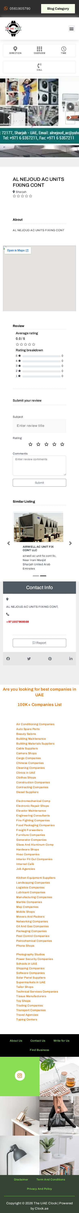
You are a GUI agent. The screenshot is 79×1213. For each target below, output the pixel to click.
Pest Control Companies (32, 936)
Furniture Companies (30, 834)
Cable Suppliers (27, 748)
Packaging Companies (31, 931)
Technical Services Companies (37, 991)
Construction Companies (33, 782)
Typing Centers (26, 1019)
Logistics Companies (30, 887)
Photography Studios (30, 954)
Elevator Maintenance (31, 810)
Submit (39, 482)
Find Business (39, 1050)
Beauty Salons (26, 733)
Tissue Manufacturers (31, 996)
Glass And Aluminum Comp (35, 844)
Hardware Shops (27, 849)
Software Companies (30, 973)
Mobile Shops (25, 911)
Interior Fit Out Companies (34, 859)
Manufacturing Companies (34, 897)
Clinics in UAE (25, 772)
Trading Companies (29, 1005)
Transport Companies (31, 1010)
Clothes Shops (26, 777)
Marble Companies (29, 902)
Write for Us (61, 1040)
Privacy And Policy (39, 1188)
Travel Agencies (27, 1014)
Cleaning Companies (30, 767)
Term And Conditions (50, 1179)
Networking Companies (32, 921)
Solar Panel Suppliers (31, 977)
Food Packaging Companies (35, 825)
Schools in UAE (26, 963)
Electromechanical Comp (33, 801)
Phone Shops (25, 945)
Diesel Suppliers (27, 792)
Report (41, 642)
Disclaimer (21, 1179)
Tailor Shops (24, 986)
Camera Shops (26, 753)
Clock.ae (41, 1208)
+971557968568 (17, 621)
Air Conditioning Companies (35, 724)
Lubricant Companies (30, 892)
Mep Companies (27, 906)
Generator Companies (31, 839)
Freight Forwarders (29, 830)
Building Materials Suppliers (35, 743)
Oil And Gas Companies (32, 926)
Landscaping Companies (33, 882)
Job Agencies (25, 868)
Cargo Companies (28, 758)
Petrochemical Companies (34, 940)
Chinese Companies (30, 763)
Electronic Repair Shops (32, 805)
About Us (16, 1040)
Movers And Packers (30, 916)
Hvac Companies (27, 854)
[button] (71, 28)
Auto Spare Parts (28, 729)
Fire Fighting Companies (33, 820)
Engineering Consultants (33, 815)
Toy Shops (23, 1000)
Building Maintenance (31, 738)
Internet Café (25, 864)
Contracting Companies (32, 787)
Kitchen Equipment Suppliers (36, 877)
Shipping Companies (30, 968)
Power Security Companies (34, 959)
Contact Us (37, 1040)
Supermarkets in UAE (31, 982)
